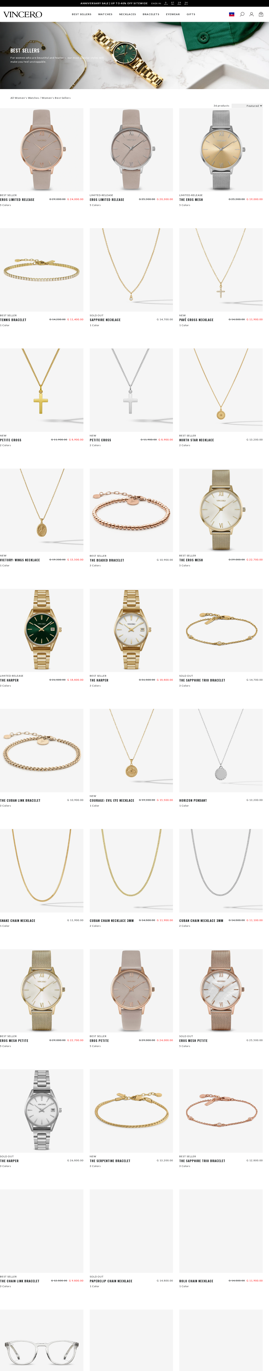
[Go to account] (251, 14)
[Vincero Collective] (22, 13)
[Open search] (242, 14)
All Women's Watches (25, 97)
